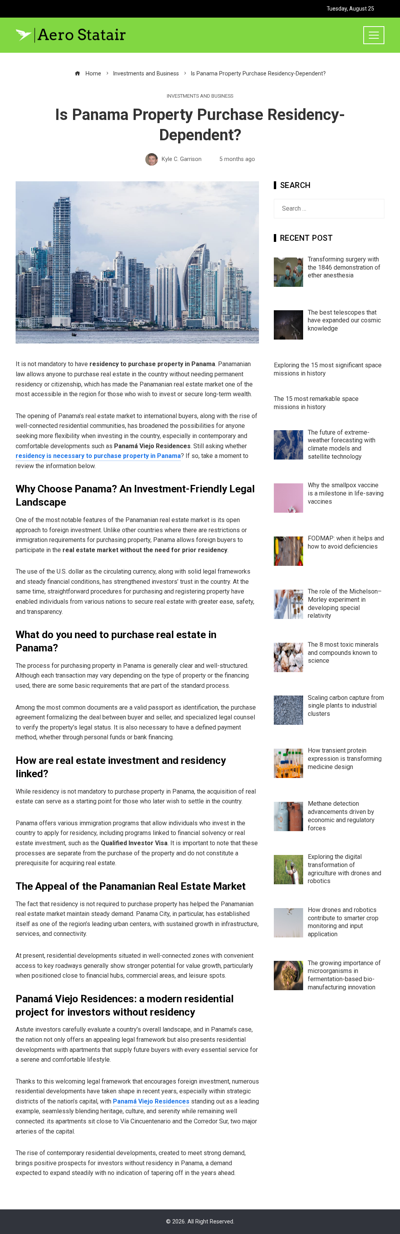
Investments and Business (200, 96)
